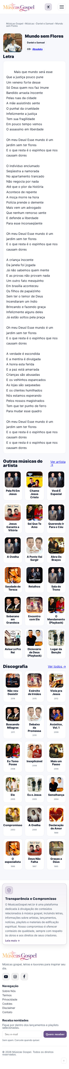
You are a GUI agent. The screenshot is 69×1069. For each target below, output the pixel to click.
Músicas (29, 23)
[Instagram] (15, 976)
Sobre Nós (9, 991)
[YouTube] (6, 976)
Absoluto (37, 49)
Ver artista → (58, 463)
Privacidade (9, 999)
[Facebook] (24, 976)
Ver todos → (57, 666)
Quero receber (55, 1034)
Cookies (7, 1003)
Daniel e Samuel (44, 23)
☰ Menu (62, 7)
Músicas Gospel (14, 23)
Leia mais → (12, 940)
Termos (7, 995)
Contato (7, 1012)
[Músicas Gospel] (18, 7)
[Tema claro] (48, 6)
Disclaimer (8, 1007)
